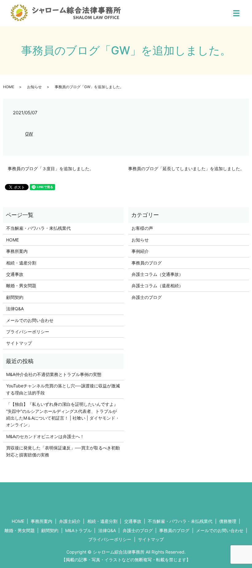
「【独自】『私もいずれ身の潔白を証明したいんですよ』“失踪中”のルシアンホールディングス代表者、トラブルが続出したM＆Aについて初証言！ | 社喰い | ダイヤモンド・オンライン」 (63, 414)
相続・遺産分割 (21, 262)
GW (29, 134)
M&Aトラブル (78, 530)
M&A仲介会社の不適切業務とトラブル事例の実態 (53, 374)
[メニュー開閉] (236, 13)
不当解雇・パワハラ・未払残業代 (38, 228)
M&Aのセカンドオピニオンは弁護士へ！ (45, 436)
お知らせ (34, 86)
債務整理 (227, 521)
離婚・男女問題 (21, 285)
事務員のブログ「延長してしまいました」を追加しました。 (186, 168)
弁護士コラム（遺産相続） (157, 285)
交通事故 (14, 274)
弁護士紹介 (70, 521)
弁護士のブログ (147, 297)
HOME (8, 86)
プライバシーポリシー (27, 331)
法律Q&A (15, 308)
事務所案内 (17, 251)
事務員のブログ (147, 262)
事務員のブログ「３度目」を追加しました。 (51, 168)
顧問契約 (14, 297)
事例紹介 (140, 251)
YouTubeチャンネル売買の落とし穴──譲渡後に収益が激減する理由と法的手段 (63, 389)
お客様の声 (142, 228)
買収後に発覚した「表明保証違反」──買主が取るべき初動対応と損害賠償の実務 (63, 451)
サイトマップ (19, 343)
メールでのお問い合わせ (29, 320)
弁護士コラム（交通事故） (157, 274)
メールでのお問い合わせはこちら (185, 497)
